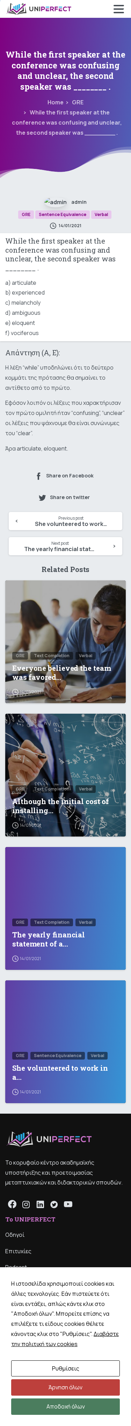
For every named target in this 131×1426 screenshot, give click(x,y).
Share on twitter (70, 497)
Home (56, 102)
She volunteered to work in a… (60, 1073)
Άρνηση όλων (65, 1387)
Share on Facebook (70, 476)
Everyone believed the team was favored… (61, 673)
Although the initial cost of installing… (60, 806)
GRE (77, 102)
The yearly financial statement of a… (48, 939)
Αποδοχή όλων (65, 1406)
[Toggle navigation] (119, 9)
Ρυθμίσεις (65, 1368)
